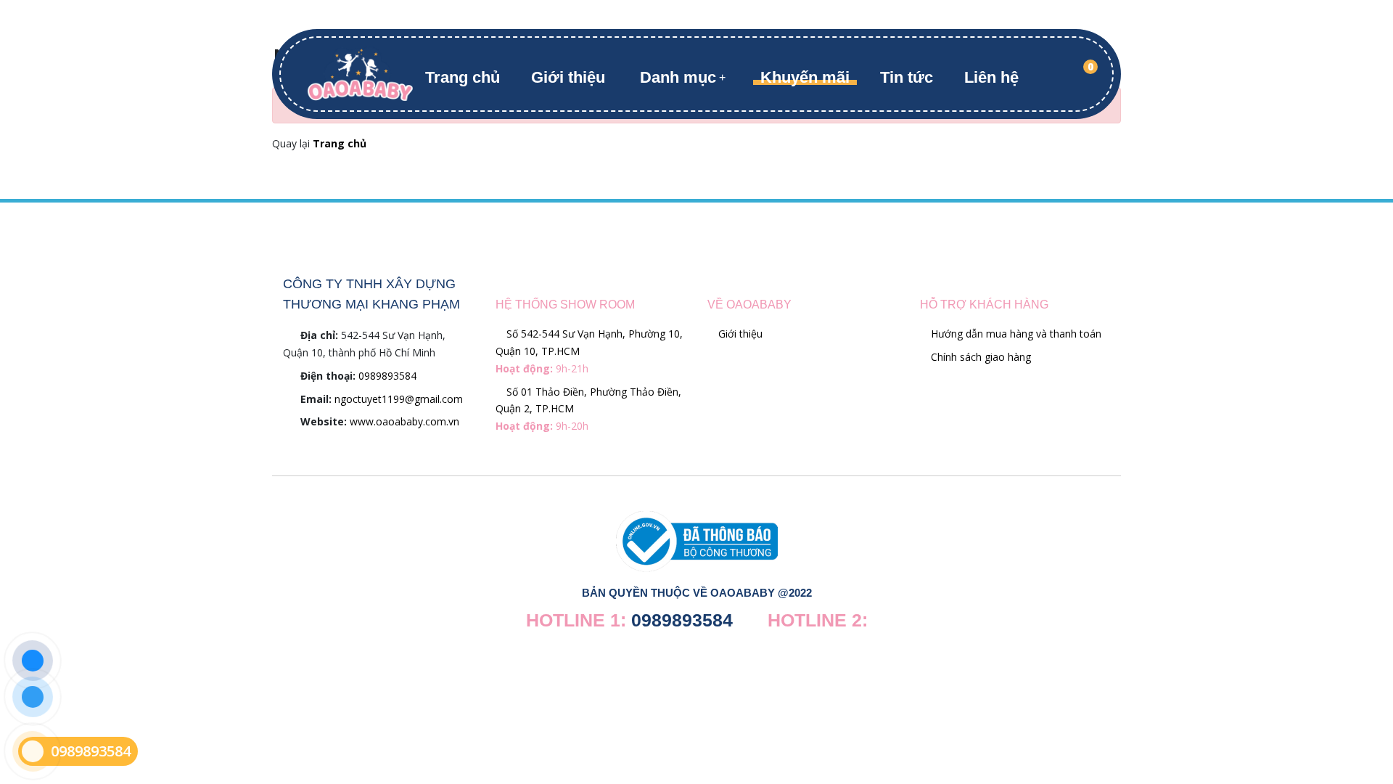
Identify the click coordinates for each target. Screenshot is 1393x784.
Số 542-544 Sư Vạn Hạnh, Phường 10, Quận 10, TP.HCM (589, 351)
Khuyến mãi (805, 77)
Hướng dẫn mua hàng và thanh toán (1014, 333)
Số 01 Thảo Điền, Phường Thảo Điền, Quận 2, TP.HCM (588, 409)
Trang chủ (462, 77)
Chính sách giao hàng (979, 357)
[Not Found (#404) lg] (360, 73)
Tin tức (906, 77)
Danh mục (678, 77)
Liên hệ (991, 77)
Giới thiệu (568, 77)
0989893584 (387, 376)
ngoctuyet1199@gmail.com (398, 399)
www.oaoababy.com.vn (404, 421)
